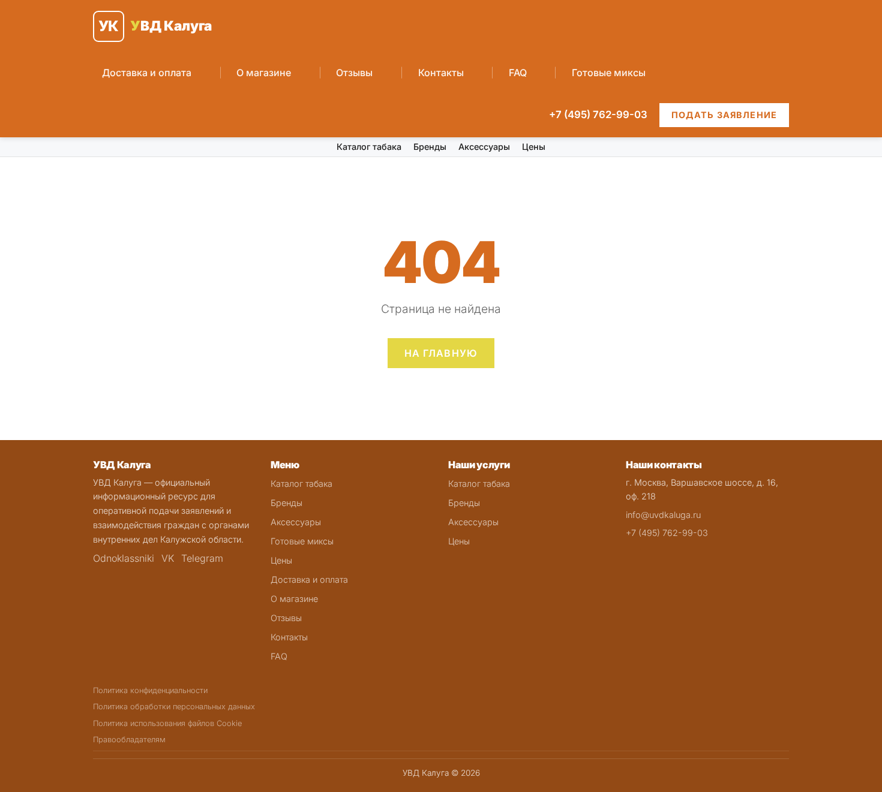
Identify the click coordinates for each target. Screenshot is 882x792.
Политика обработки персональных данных (174, 706)
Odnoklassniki (123, 558)
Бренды (429, 146)
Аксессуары (484, 146)
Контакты (441, 73)
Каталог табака (369, 146)
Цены (533, 146)
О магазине (263, 73)
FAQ (518, 73)
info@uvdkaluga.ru (663, 515)
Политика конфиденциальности (150, 690)
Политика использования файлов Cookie (167, 723)
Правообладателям (129, 739)
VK (167, 558)
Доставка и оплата (146, 73)
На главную (441, 353)
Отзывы (354, 73)
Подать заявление (724, 115)
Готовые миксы (609, 73)
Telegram (202, 558)
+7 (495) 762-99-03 (598, 115)
